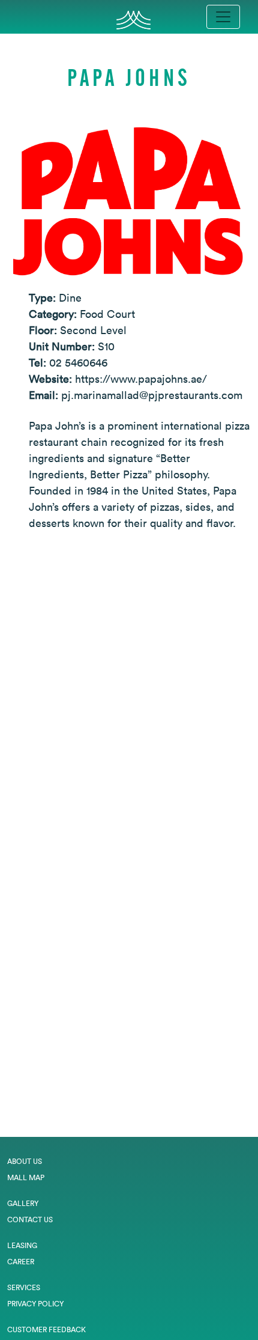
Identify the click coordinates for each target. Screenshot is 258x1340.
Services (23, 1287)
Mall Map (25, 1177)
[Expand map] (129, 839)
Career (20, 1261)
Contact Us (30, 1219)
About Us (24, 1161)
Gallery (22, 1203)
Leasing (22, 1245)
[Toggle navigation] (223, 17)
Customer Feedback (46, 1329)
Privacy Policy (35, 1303)
